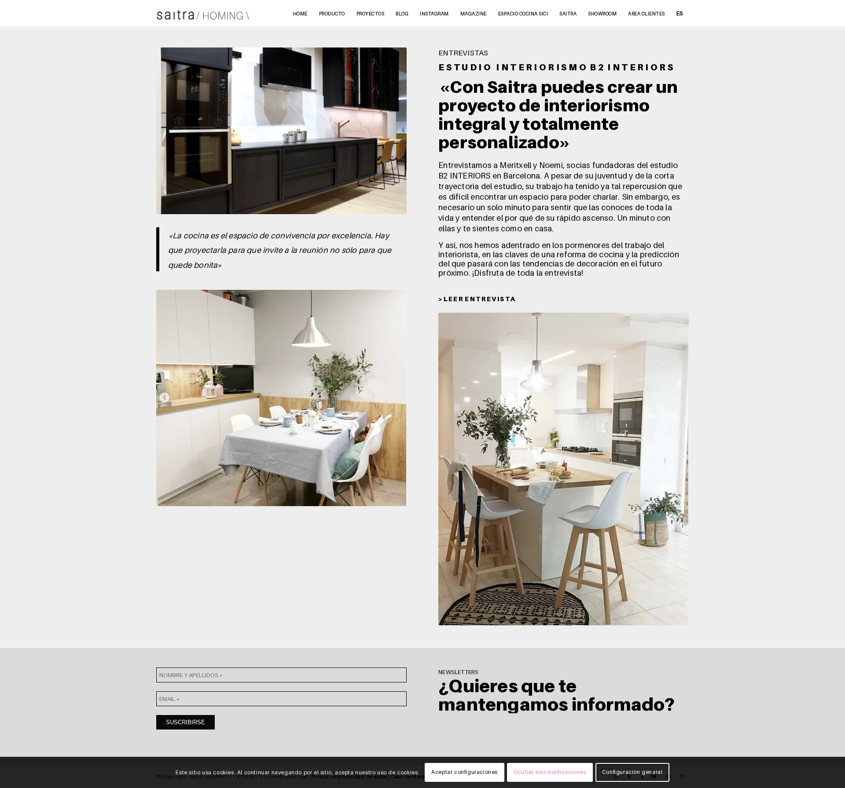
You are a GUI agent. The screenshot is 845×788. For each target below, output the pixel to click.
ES (679, 13)
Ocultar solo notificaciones (550, 772)
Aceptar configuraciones (464, 772)
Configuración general (632, 772)
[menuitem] (300, 13)
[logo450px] (203, 13)
